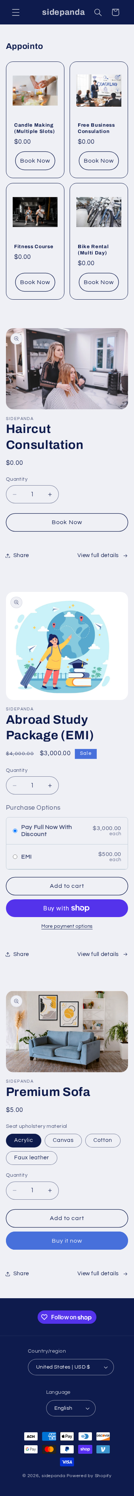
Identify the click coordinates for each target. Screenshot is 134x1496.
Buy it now (67, 1241)
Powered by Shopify (89, 1476)
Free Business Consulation (96, 128)
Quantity (17, 479)
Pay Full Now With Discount (46, 830)
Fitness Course (33, 246)
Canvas (63, 1140)
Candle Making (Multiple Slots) (34, 128)
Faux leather (32, 1157)
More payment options (67, 926)
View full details (98, 555)
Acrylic (23, 1140)
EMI (26, 857)
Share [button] (21, 555)
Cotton (102, 1140)
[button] (15, 12)
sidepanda (54, 1476)
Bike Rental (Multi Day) (93, 250)
